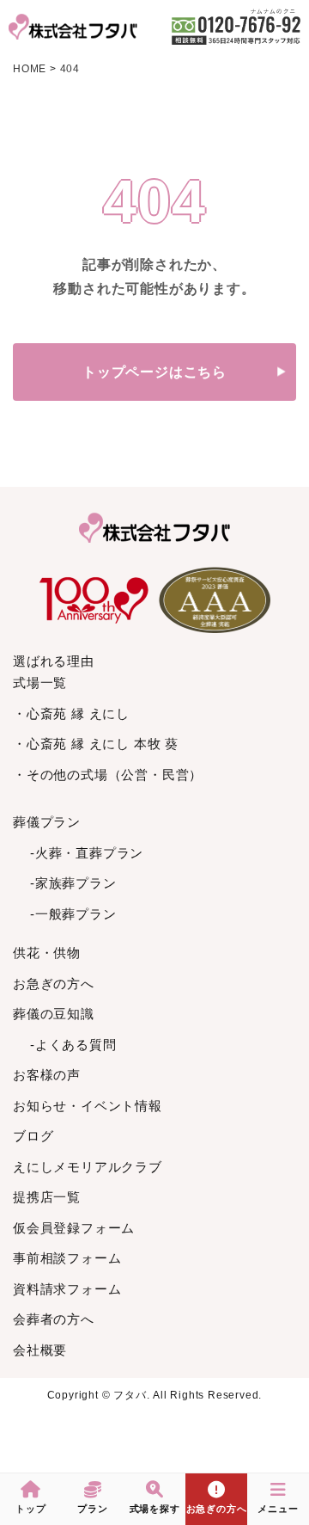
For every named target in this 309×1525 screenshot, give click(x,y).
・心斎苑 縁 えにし (71, 713)
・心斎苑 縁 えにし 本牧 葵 (96, 743)
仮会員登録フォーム (74, 1228)
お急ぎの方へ (53, 983)
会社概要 (40, 1350)
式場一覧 (40, 682)
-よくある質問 (73, 1044)
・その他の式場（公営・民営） (108, 774)
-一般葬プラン (73, 914)
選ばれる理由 (53, 661)
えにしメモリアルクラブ (87, 1166)
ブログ (33, 1135)
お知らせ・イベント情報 (87, 1105)
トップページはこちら (154, 372)
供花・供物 (47, 952)
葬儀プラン (47, 822)
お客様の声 (47, 1074)
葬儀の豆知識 (53, 1013)
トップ (30, 1508)
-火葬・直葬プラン (86, 853)
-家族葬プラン (73, 883)
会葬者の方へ (53, 1319)
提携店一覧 (47, 1197)
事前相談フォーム (67, 1258)
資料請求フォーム (67, 1289)
